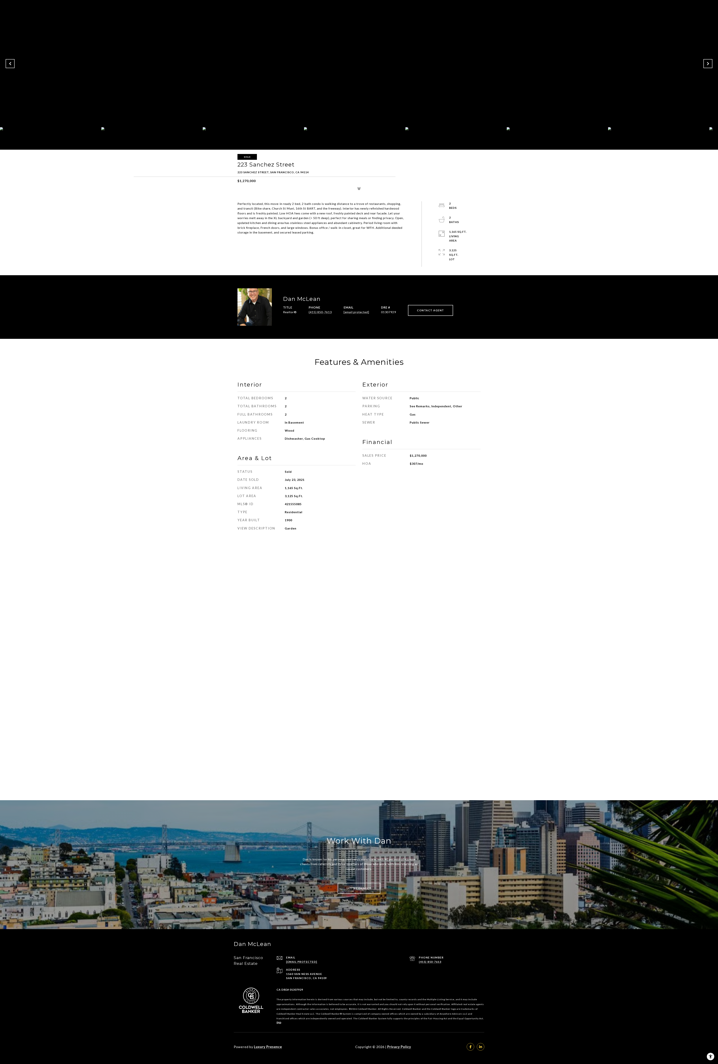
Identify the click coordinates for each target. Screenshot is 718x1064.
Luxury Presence (268, 1047)
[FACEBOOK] (470, 1047)
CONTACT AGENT (430, 310)
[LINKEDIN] (480, 1047)
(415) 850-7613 (320, 312)
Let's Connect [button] (359, 888)
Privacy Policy (399, 1047)
